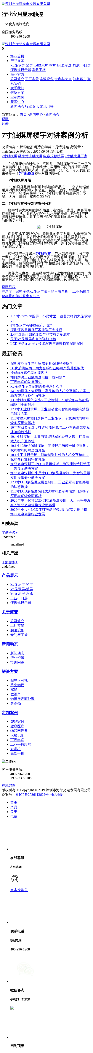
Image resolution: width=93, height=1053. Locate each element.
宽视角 (15, 694)
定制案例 (17, 97)
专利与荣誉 (63, 79)
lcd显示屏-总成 (68, 65)
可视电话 (17, 740)
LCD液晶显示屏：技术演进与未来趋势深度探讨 (46, 343)
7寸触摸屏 (9, 156)
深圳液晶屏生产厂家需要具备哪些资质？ (41, 363)
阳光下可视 (19, 680)
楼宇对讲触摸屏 (30, 156)
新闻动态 (17, 106)
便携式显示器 (20, 70)
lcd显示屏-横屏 (45, 65)
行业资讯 (32, 106)
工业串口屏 (19, 598)
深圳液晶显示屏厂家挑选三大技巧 (36, 330)
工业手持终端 (20, 744)
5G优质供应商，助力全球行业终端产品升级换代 (47, 368)
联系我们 (17, 88)
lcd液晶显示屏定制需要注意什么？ (36, 386)
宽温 (13, 689)
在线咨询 (9, 785)
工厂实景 (32, 79)
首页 (23, 114)
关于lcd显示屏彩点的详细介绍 (33, 339)
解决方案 (17, 93)
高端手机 (17, 753)
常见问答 (47, 106)
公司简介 (17, 79)
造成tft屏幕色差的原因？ (29, 373)
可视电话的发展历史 (26, 382)
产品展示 (17, 61)
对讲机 (15, 749)
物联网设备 (19, 731)
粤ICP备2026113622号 (32, 794)
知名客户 (80, 79)
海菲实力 (17, 74)
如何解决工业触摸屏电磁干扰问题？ (38, 377)
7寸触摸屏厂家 (76, 156)
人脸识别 (17, 735)
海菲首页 (17, 56)
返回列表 (9, 287)
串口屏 (85, 65)
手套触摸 (17, 685)
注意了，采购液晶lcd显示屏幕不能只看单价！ (37, 291)
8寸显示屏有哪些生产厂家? (31, 325)
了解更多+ (10, 532)
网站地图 (56, 794)
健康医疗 (17, 726)
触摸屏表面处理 (22, 699)
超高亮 (15, 703)
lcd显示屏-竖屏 (21, 65)
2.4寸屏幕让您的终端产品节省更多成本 (40, 334)
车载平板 (39, 70)
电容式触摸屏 (53, 156)
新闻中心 (17, 102)
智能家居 (17, 721)
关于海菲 (10, 612)
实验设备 (47, 79)
